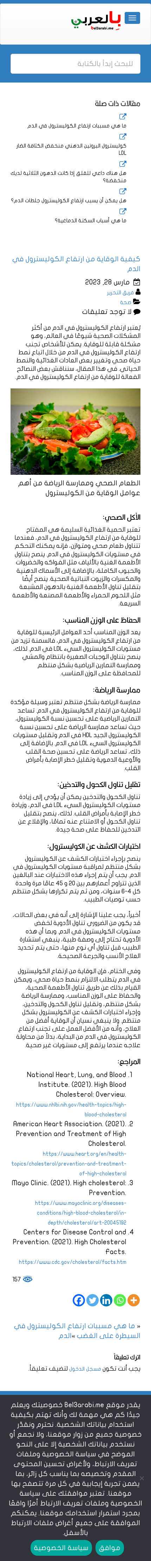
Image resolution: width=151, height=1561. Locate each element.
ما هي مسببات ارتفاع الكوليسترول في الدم (76, 126)
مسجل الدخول (85, 1369)
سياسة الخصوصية (61, 1548)
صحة (125, 302)
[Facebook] (79, 1300)
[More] (133, 1300)
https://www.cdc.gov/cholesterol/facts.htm (72, 1262)
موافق (109, 1548)
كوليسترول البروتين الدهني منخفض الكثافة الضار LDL (71, 149)
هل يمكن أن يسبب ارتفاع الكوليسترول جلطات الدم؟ (68, 200)
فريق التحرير (120, 292)
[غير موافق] (142, 1478)
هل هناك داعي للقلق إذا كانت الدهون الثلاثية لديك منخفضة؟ (68, 176)
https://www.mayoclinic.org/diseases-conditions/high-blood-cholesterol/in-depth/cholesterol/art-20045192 (80, 1213)
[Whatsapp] (120, 1300)
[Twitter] (92, 1300)
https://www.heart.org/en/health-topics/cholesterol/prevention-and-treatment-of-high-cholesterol (68, 1163)
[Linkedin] (106, 1300)
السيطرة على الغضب (108, 1335)
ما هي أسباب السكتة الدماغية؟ (90, 220)
